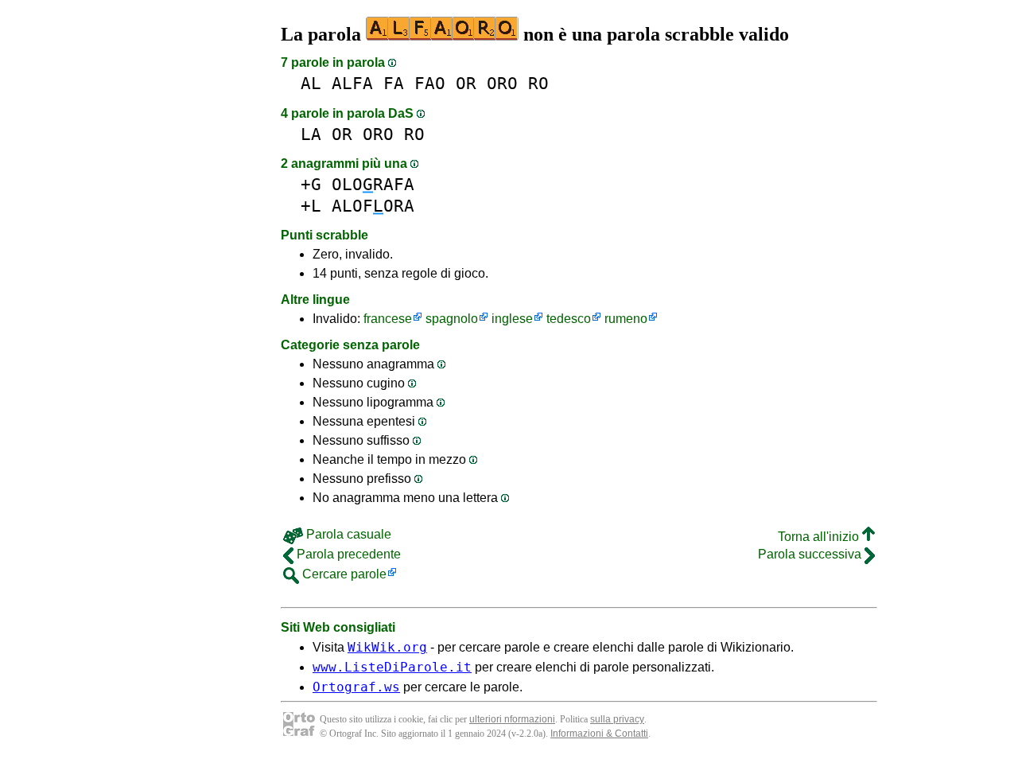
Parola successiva (811, 554)
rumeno (625, 318)
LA (311, 134)
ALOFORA (373, 206)
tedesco (568, 318)
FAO (429, 83)
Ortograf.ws (356, 687)
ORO (502, 83)
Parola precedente (347, 554)
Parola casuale (347, 534)
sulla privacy (617, 719)
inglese (512, 318)
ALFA (352, 83)
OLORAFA (373, 184)
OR (466, 83)
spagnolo (451, 318)
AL (311, 83)
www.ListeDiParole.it (392, 667)
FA (393, 83)
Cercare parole (343, 574)
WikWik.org (387, 647)
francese (387, 318)
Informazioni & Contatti (599, 733)
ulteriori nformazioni (512, 719)
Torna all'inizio (820, 536)
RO (538, 83)
